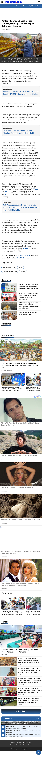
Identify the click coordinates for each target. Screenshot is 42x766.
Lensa (5, 6)
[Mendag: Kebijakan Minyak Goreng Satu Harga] (9, 315)
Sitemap (30, 744)
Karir (11, 744)
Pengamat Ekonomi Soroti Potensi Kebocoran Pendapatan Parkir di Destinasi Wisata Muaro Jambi (19, 365)
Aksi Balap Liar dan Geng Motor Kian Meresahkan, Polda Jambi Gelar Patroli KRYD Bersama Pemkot (29, 700)
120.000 (7, 192)
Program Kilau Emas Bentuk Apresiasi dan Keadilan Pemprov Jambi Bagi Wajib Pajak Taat (11, 388)
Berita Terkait (7, 335)
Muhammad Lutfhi (9, 267)
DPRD (20, 267)
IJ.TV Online (7, 718)
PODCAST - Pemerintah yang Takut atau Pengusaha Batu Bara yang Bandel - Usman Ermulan (22, 727)
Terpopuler (6, 593)
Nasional (18, 6)
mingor (23, 271)
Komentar (6, 323)
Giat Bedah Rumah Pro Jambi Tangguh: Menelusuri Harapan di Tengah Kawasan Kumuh (20, 722)
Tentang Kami (28, 742)
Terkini (4, 621)
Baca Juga (6, 280)
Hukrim (11, 6)
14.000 (25, 249)
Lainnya (37, 718)
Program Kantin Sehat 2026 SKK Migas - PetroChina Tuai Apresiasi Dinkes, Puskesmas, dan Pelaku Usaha (29, 680)
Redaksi (13, 742)
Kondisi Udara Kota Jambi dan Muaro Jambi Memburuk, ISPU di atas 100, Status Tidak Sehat (29, 670)
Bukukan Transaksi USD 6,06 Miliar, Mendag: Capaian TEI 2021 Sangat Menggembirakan (28, 286)
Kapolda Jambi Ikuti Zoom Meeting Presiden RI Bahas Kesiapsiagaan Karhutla (20, 651)
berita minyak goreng (10, 271)
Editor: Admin (5, 29)
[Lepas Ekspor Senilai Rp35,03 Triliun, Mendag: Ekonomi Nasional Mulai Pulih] (9, 296)
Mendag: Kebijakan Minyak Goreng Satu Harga (27, 313)
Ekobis (37, 6)
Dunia (25, 6)
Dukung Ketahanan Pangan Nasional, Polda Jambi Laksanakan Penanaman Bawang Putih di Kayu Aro (12, 612)
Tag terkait (6, 262)
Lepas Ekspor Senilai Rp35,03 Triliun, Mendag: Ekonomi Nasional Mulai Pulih (28, 295)
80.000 (35, 189)
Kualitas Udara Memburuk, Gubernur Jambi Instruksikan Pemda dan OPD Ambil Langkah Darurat (28, 660)
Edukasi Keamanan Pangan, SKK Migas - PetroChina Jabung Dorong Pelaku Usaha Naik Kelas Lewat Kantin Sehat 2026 (30, 690)
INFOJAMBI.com (22, 258)
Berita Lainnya (21, 711)
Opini (31, 6)
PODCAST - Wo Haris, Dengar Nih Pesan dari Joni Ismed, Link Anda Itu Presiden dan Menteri (23, 735)
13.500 (6, 194)
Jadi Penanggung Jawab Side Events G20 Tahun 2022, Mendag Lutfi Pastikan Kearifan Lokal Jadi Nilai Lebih (21, 207)
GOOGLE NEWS (24, 255)
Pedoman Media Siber (20, 744)
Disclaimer (19, 742)
